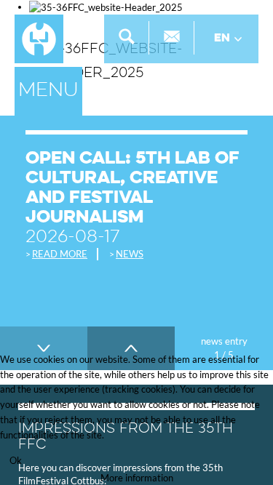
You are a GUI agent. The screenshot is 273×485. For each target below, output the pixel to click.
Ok (15, 460)
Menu (48, 91)
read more (59, 254)
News (129, 254)
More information (136, 478)
